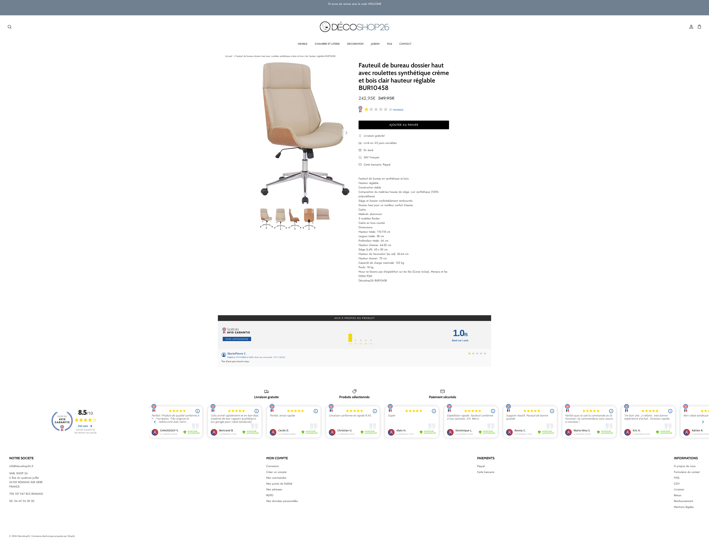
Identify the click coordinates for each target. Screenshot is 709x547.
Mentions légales (684, 507)
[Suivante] (346, 133)
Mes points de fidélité (279, 484)
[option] (305, 132)
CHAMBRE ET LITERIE (327, 44)
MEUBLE (302, 44)
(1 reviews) (396, 109)
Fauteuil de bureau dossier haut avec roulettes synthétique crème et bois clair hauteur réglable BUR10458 (285, 56)
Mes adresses (274, 489)
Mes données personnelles (282, 501)
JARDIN (375, 44)
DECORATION (355, 44)
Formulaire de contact (687, 472)
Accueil (228, 56)
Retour (677, 495)
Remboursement (683, 501)
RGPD (269, 495)
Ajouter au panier (403, 125)
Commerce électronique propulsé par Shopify (53, 536)
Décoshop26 (24, 536)
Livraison (679, 489)
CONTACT (405, 44)
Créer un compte (276, 472)
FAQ (389, 44)
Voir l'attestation (237, 339)
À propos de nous (685, 466)
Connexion (272, 466)
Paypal (481, 466)
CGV (677, 484)
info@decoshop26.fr (21, 466)
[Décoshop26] (354, 27)
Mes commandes (276, 478)
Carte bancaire (485, 472)
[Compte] (690, 27)
